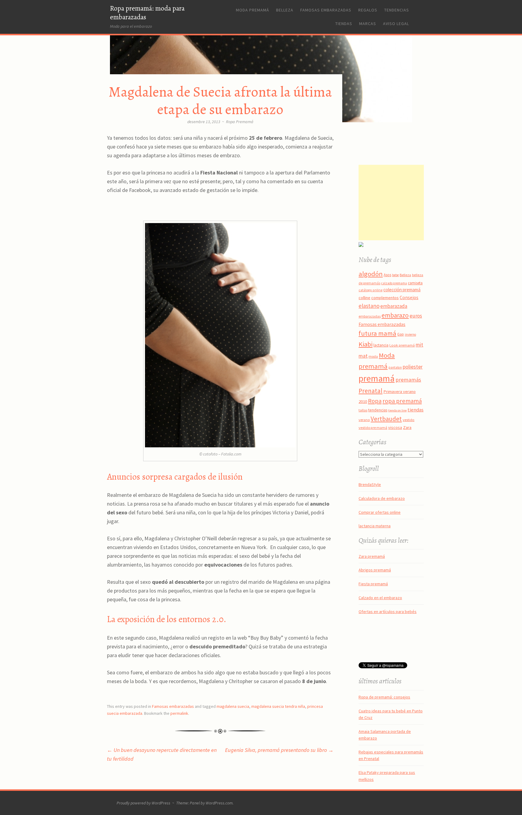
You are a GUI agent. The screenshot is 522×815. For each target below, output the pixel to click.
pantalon (395, 367)
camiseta (415, 283)
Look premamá (402, 345)
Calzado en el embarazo (380, 597)
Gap (400, 334)
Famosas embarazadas (325, 10)
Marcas (367, 23)
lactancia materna (375, 526)
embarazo (395, 315)
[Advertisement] (396, 202)
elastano (369, 305)
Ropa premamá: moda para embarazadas (147, 13)
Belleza (284, 10)
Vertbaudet (386, 419)
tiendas (416, 410)
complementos (385, 297)
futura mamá (377, 333)
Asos (387, 274)
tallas (363, 410)
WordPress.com (219, 803)
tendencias (377, 410)
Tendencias (396, 10)
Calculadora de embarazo (382, 498)
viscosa (395, 427)
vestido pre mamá (373, 427)
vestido (408, 419)
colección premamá (401, 289)
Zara (407, 427)
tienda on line (397, 410)
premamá (377, 378)
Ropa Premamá (239, 121)
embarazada (393, 306)
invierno (410, 334)
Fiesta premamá (373, 583)
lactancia (380, 345)
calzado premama (394, 283)
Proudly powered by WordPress (143, 803)
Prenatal (370, 391)
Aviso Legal (396, 23)
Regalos (367, 10)
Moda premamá (252, 10)
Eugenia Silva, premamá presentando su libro (279, 749)
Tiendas (343, 23)
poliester (413, 366)
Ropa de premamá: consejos (384, 697)
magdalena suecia (233, 706)
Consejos (409, 297)
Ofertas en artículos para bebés (388, 611)
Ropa (375, 401)
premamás (408, 379)
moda (373, 356)
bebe (395, 275)
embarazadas (370, 316)
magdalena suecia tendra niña (278, 706)
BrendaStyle (370, 484)
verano (364, 419)
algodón (371, 274)
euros (416, 315)
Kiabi (365, 344)
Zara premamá (372, 556)
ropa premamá (402, 401)
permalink (179, 713)
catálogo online (370, 290)
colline (364, 297)
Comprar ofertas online (380, 512)
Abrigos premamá (375, 570)
